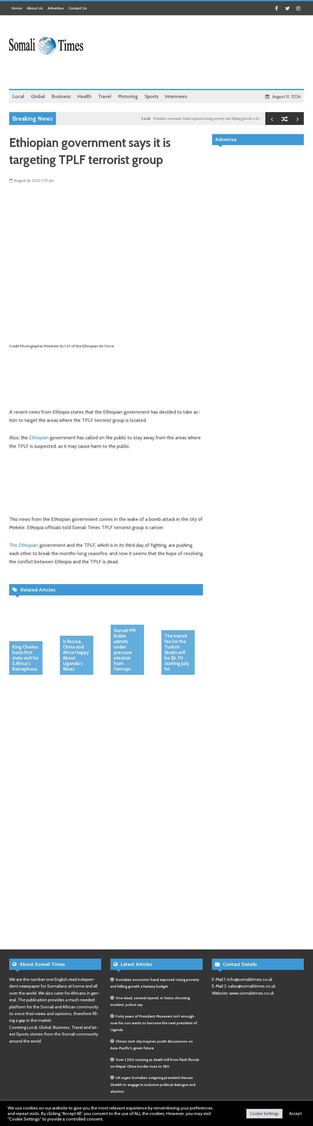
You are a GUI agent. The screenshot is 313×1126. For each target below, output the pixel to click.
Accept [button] (295, 1113)
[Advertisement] (192, 73)
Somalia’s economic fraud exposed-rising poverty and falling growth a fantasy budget (203, 118)
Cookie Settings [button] (264, 1113)
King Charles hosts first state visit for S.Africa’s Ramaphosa (25, 658)
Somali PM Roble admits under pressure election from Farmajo (125, 650)
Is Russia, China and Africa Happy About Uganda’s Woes (76, 655)
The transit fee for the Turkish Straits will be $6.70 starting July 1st (176, 652)
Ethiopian (39, 438)
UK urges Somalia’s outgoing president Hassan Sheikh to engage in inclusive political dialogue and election (152, 1084)
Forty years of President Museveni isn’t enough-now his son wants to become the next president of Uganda (153, 1023)
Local (134, 118)
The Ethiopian (23, 545)
